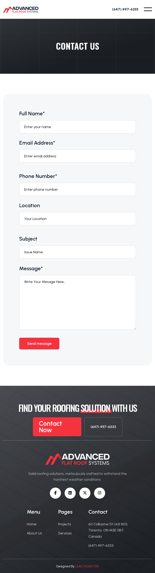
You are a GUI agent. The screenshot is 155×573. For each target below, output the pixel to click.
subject (28, 239)
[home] (21, 9)
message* (31, 268)
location (29, 205)
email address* (37, 143)
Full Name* (32, 113)
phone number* (38, 176)
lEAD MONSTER (87, 566)
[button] (148, 9)
